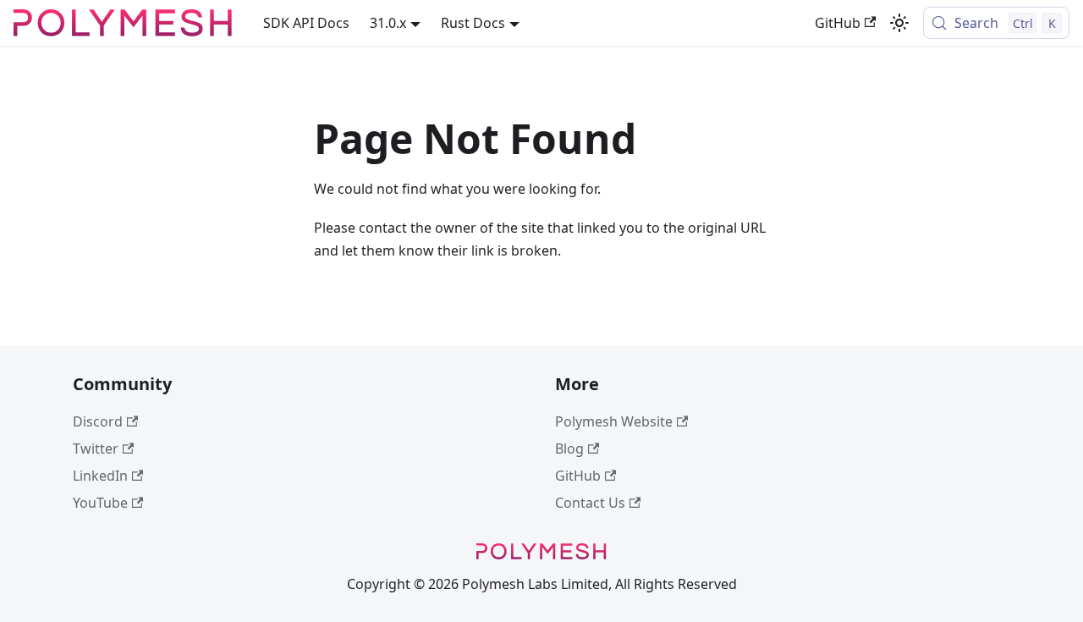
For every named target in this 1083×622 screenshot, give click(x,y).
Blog (569, 448)
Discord (98, 421)
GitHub (837, 23)
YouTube (100, 502)
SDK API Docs (306, 23)
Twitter (95, 448)
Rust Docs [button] (473, 23)
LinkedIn (100, 475)
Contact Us (590, 502)
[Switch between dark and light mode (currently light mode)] (899, 22)
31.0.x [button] (388, 23)
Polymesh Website (614, 421)
